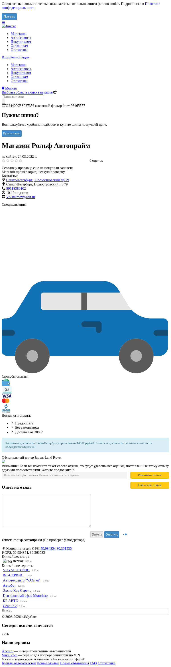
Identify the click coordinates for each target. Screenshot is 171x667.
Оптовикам (19, 46)
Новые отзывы (48, 663)
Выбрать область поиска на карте (27, 92)
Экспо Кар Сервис (17, 590)
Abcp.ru (7, 651)
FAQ (93, 663)
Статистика (19, 50)
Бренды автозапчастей (19, 663)
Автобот (9, 585)
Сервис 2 (10, 606)
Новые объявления (74, 663)
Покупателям (21, 42)
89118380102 (16, 188)
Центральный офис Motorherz (25, 595)
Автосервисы (21, 38)
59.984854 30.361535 (56, 548)
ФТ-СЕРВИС (13, 575)
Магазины (18, 34)
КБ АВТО (10, 601)
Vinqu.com (9, 655)
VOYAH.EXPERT (16, 570)
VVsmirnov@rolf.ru (20, 197)
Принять (9, 16)
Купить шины (11, 133)
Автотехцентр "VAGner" (22, 580)
